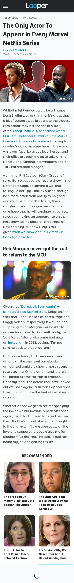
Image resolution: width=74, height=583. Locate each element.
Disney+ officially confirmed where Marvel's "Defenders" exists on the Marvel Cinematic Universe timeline (35, 136)
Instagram (16, 342)
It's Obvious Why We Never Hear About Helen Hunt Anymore (53, 554)
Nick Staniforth (17, 50)
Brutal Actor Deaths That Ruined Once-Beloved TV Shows (17, 554)
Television (10, 18)
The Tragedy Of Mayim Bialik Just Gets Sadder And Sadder (19, 501)
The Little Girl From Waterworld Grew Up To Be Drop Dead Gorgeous (53, 503)
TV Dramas (29, 18)
